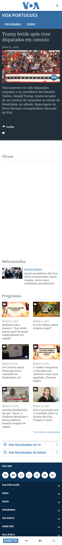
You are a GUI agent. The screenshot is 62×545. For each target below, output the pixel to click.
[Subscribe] (45, 475)
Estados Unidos (33, 270)
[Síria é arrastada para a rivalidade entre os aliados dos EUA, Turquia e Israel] (46, 394)
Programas (13, 24)
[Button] (8, 127)
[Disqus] (31, 203)
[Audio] (27, 540)
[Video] (40, 540)
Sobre (31, 24)
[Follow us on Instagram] (21, 475)
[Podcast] (37, 475)
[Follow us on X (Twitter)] (29, 475)
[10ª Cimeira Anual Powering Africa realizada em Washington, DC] (15, 351)
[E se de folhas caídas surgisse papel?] (46, 309)
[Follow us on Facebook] (5, 475)
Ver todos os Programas (47, 432)
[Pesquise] (54, 540)
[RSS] (52, 475)
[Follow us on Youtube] (13, 475)
